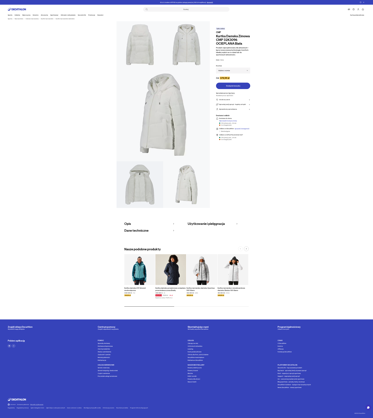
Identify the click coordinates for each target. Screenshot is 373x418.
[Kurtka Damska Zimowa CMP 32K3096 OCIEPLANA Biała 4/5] (140, 184)
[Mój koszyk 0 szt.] (363, 9)
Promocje (91, 15)
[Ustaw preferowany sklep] (349, 9)
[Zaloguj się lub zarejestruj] (358, 9)
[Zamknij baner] (363, 2)
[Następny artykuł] (246, 248)
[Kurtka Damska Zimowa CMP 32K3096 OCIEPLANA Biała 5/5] (186, 184)
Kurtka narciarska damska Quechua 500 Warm (200, 289)
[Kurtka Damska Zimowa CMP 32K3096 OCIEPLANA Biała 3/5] (163, 114)
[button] (172, 298)
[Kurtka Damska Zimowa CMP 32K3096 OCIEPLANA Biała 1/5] (186, 44)
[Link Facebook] (9, 345)
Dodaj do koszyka (233, 86)
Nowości (100, 15)
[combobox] (233, 70)
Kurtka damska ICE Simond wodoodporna (135, 289)
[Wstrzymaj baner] (360, 2)
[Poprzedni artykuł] (240, 248)
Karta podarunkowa (357, 15)
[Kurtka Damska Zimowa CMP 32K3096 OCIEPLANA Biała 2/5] (140, 44)
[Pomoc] (353, 9)
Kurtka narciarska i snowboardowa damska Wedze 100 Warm (231, 289)
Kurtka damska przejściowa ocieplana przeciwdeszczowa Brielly (170, 289)
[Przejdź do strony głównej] (17, 9)
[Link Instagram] (13, 345)
